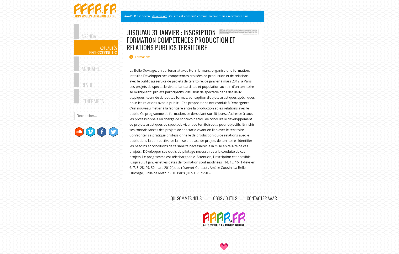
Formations (142, 57)
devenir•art (159, 16)
